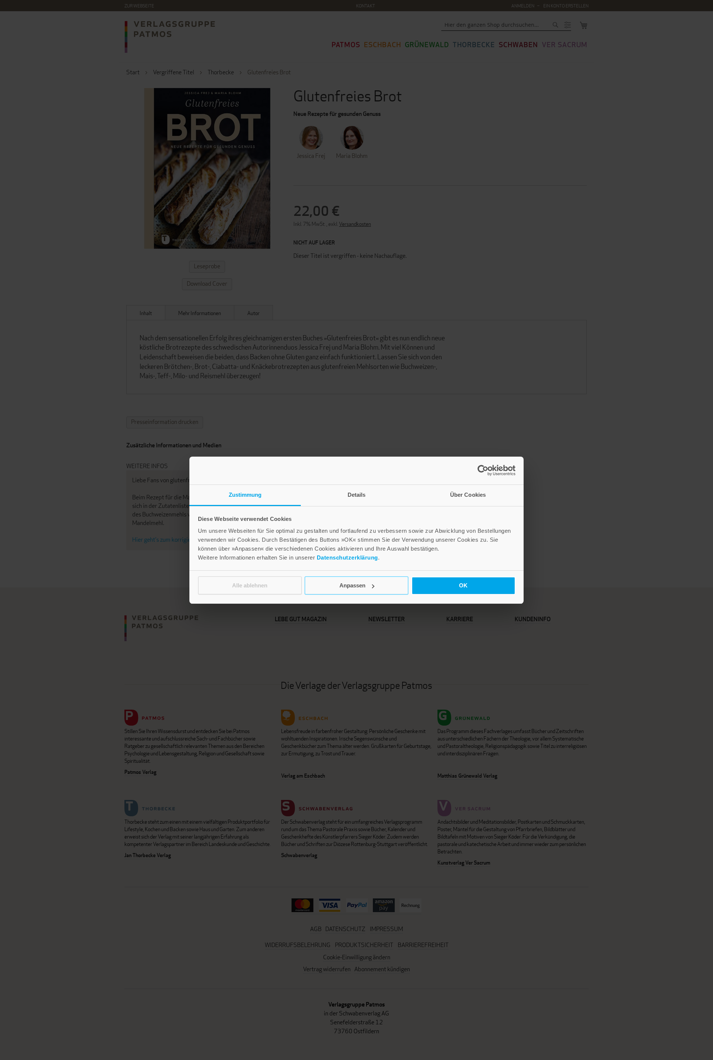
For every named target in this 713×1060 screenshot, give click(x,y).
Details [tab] (357, 495)
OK (463, 585)
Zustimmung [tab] (245, 495)
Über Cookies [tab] (468, 495)
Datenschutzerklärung (347, 557)
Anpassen (352, 585)
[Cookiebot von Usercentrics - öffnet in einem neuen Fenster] (482, 470)
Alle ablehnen (249, 585)
